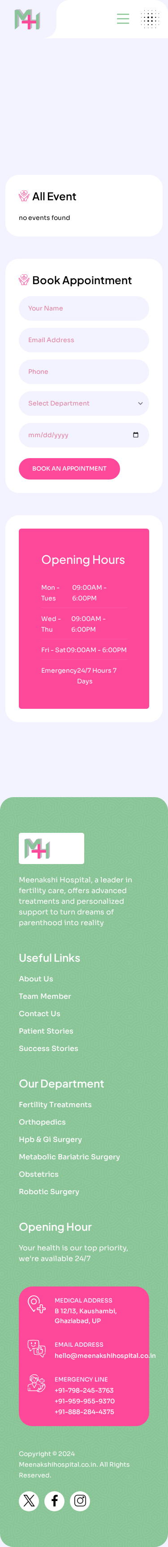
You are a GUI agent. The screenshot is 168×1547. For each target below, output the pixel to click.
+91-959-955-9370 (85, 1401)
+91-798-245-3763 (84, 1390)
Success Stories (48, 1048)
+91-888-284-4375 (84, 1412)
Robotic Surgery (49, 1191)
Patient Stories (46, 1031)
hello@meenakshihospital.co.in (105, 1356)
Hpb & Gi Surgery (50, 1139)
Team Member (45, 996)
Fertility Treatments (55, 1104)
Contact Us (39, 1013)
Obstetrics (39, 1174)
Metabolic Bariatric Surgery (69, 1157)
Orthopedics (42, 1122)
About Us (36, 979)
